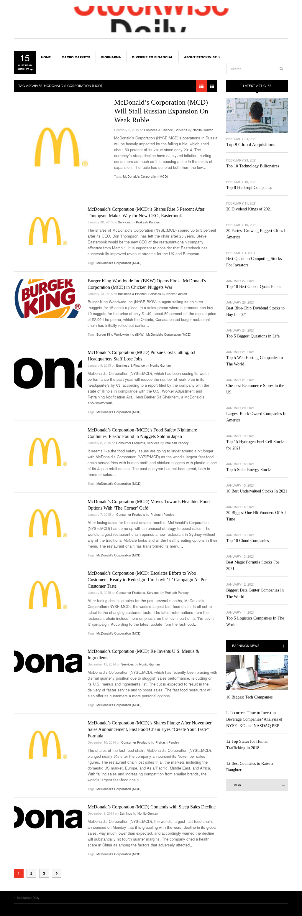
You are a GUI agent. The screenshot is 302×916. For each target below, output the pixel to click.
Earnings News (246, 646)
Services (181, 129)
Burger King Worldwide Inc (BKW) (120, 334)
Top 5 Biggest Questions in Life (253, 336)
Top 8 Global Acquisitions (250, 144)
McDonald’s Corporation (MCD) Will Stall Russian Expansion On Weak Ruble (161, 111)
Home (46, 57)
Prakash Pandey (148, 222)
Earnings (125, 813)
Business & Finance (158, 129)
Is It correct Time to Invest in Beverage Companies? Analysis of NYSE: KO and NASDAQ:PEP (254, 719)
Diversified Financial (152, 57)
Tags (236, 785)
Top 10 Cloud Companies (247, 540)
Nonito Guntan (203, 129)
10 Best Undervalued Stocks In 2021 (256, 491)
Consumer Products (130, 442)
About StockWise (200, 57)
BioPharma (111, 57)
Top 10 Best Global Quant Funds (253, 286)
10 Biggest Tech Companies (249, 697)
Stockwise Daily (151, 19)
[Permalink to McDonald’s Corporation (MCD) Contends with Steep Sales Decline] (48, 817)
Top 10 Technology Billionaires (252, 166)
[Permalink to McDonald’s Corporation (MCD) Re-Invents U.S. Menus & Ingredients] (48, 661)
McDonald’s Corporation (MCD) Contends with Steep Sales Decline (152, 806)
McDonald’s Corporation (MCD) (145, 176)
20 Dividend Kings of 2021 (249, 209)
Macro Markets (76, 57)
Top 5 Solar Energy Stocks (248, 469)
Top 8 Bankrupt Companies (249, 187)
